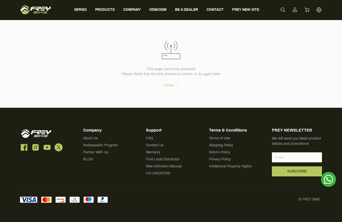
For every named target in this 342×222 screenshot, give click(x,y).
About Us (90, 138)
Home (169, 85)
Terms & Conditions (228, 130)
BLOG (88, 159)
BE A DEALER (186, 10)
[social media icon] (24, 147)
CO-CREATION (158, 173)
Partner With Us (95, 152)
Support (153, 130)
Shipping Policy (221, 145)
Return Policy (219, 152)
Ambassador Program (100, 145)
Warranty (153, 152)
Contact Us (154, 145)
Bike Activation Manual (164, 166)
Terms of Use (219, 138)
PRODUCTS (105, 10)
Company (92, 130)
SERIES (80, 10)
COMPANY (132, 10)
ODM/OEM (157, 10)
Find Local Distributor (163, 159)
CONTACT (215, 10)
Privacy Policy (220, 159)
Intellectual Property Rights (230, 166)
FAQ (149, 138)
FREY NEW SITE (245, 10)
